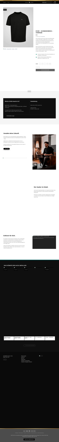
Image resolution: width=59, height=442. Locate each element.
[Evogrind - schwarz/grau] (50, 301)
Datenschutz (23, 359)
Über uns (22, 358)
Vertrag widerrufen (29, 439)
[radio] (40, 64)
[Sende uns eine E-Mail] (5, 359)
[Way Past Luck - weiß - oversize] (29, 301)
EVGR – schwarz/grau (38, 337)
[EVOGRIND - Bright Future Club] (29, 2)
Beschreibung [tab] (29, 91)
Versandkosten (43, 36)
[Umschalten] (5, 116)
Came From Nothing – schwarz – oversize (17, 337)
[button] (54, 2)
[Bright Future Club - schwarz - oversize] (9, 301)
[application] (44, 141)
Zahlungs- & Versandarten (25, 360)
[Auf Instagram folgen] (4, 359)
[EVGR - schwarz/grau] (40, 301)
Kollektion (4, 2)
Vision (8, 2)
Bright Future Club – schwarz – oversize (7, 337)
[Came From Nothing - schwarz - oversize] (19, 301)
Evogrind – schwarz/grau (49, 337)
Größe (37, 63)
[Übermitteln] (51, 2)
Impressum (23, 357)
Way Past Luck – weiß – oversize (28, 337)
